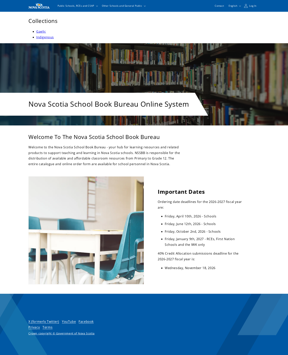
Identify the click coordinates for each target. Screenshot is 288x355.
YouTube (69, 321)
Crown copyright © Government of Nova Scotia (61, 333)
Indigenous (45, 37)
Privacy (34, 327)
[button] (77, 6)
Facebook (86, 321)
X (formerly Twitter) (43, 321)
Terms (48, 327)
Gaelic (41, 31)
